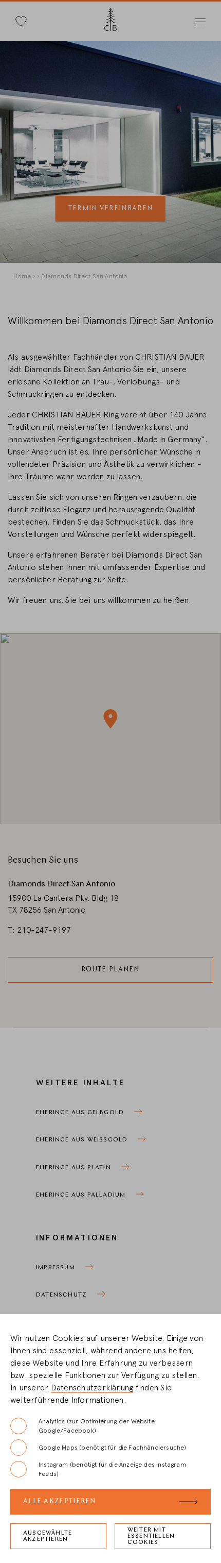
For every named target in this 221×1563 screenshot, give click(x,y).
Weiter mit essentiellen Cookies (151, 1536)
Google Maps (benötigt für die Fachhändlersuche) (112, 1447)
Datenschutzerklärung (92, 1388)
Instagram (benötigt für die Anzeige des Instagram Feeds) (112, 1469)
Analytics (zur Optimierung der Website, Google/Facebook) (97, 1426)
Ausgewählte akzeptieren (47, 1536)
